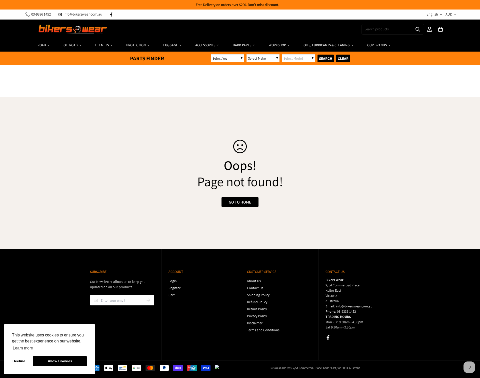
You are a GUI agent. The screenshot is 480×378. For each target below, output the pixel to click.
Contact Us (255, 288)
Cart (171, 295)
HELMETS (102, 45)
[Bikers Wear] (73, 29)
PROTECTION (136, 45)
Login (172, 281)
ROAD (42, 45)
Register (174, 288)
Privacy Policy (257, 316)
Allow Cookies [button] (60, 361)
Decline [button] (18, 361)
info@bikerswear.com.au (354, 306)
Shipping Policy (258, 295)
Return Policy (257, 309)
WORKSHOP (277, 45)
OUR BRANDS (377, 45)
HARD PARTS (242, 45)
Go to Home (240, 202)
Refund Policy (257, 302)
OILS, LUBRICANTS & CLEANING (327, 45)
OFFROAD (71, 45)
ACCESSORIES (205, 45)
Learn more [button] (23, 348)
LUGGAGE (170, 45)
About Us (254, 281)
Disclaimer (254, 323)
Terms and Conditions (263, 330)
